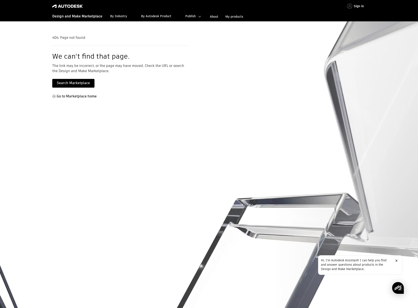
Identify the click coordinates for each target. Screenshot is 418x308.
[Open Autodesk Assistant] (398, 288)
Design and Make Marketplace (77, 16)
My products (234, 16)
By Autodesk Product (156, 16)
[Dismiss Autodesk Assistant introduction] (396, 260)
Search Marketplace (73, 82)
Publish (190, 16)
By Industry (118, 16)
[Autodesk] (67, 6)
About (214, 16)
